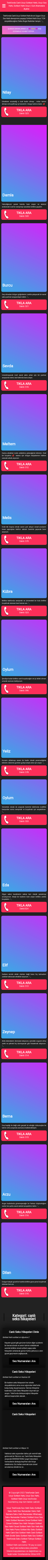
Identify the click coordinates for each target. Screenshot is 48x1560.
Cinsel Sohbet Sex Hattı (16, 1523)
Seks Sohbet (35, 1508)
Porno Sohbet (20, 1529)
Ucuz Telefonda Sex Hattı (18, 1508)
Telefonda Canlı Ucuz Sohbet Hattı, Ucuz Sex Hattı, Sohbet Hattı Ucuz (24, 1495)
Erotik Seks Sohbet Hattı (21, 1536)
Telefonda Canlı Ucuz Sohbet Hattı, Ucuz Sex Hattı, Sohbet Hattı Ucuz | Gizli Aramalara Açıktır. (27, 6)
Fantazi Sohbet (27, 1517)
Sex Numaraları (24, 1511)
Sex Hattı (35, 1526)
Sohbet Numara (17, 1520)
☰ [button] (4, 5)
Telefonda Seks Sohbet (17, 1539)
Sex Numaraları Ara (23, 1361)
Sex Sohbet (37, 1536)
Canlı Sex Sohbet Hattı (20, 1532)
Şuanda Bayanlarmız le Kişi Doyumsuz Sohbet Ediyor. (24, 30)
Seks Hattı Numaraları (23, 1514)
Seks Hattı (12, 1511)
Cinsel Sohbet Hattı (33, 1520)
